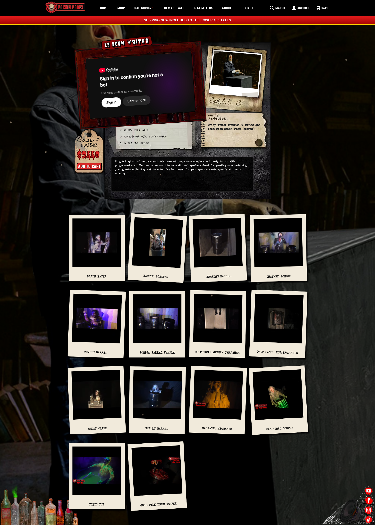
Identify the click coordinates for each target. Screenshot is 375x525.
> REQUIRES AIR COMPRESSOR (143, 136)
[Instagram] (368, 510)
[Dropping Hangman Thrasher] (218, 320)
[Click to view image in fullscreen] (235, 76)
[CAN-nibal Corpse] (278, 397)
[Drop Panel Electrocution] (278, 320)
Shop (121, 7)
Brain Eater (96, 276)
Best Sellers (203, 7)
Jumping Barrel (218, 276)
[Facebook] (368, 500)
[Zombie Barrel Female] (157, 320)
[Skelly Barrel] (157, 396)
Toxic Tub (96, 504)
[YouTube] (368, 491)
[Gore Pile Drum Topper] (157, 473)
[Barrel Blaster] (157, 245)
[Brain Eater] (96, 244)
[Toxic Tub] (96, 472)
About (226, 7)
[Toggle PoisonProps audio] (350, 509)
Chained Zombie (279, 276)
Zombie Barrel (95, 352)
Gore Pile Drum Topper (158, 504)
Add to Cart (89, 166)
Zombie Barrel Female (157, 352)
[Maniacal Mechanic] (218, 396)
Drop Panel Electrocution (277, 352)
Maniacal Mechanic (217, 428)
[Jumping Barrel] (218, 244)
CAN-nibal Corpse (279, 428)
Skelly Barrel (156, 428)
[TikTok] (368, 519)
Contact (247, 7)
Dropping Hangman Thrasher (217, 352)
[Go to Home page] (65, 8)
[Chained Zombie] (278, 245)
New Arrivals (174, 7)
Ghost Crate (97, 428)
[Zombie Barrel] (97, 320)
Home (104, 7)
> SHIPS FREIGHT (134, 129)
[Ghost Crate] (96, 396)
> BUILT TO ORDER (134, 143)
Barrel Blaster (155, 276)
